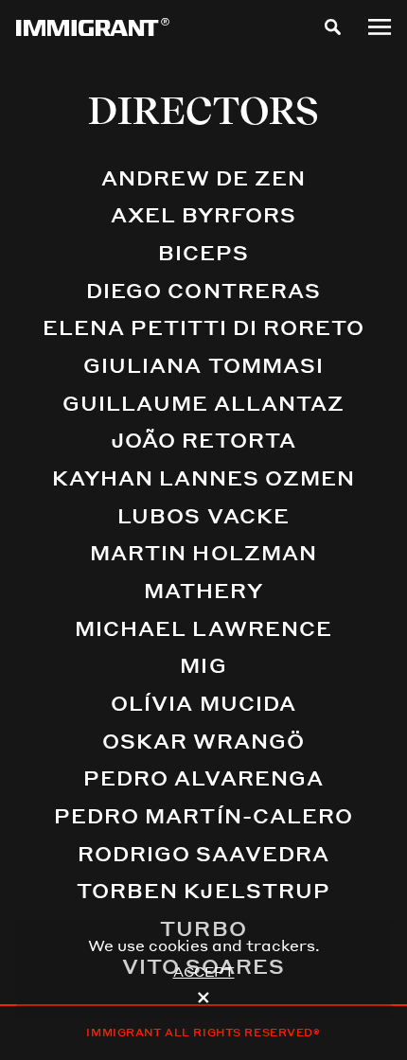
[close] (203, 998)
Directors (203, 110)
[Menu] (379, 26)
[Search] (333, 27)
